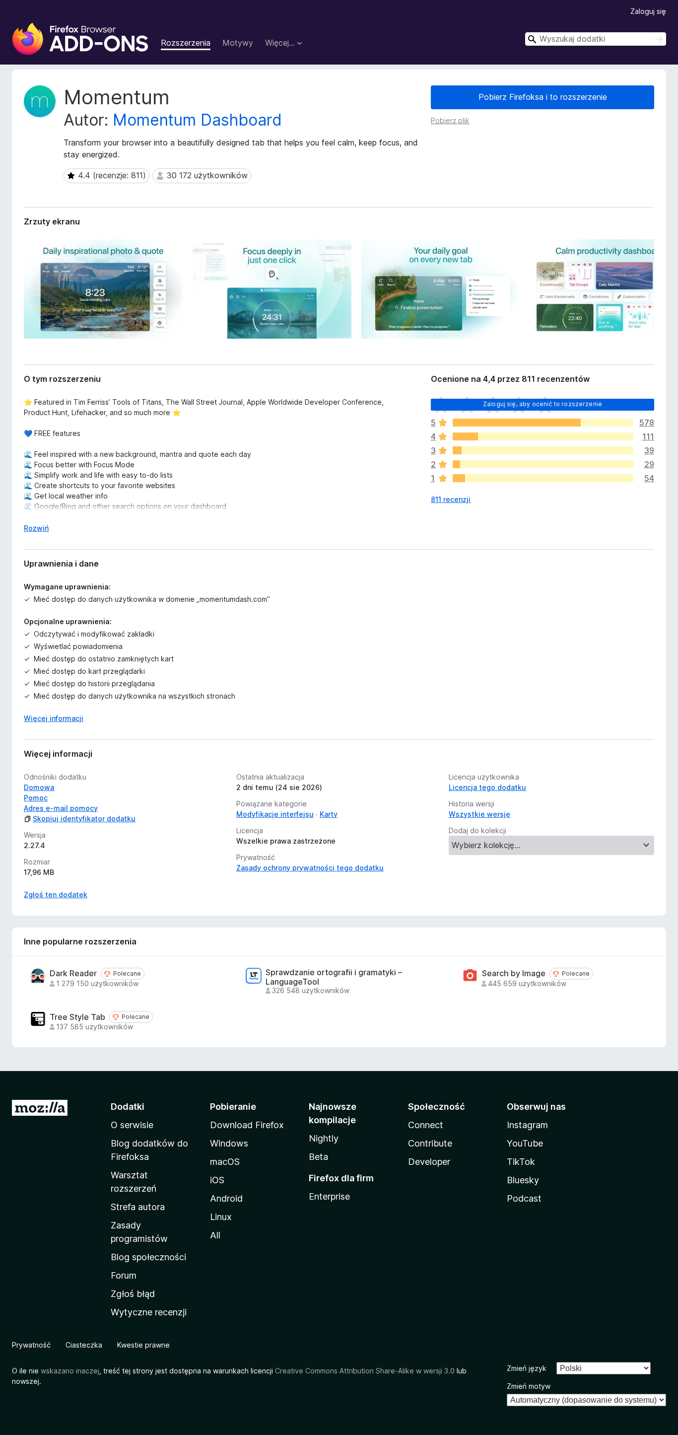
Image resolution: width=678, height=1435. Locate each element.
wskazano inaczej (70, 1370)
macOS (225, 1161)
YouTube (525, 1143)
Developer (429, 1161)
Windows (229, 1143)
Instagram (527, 1125)
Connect (425, 1125)
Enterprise (329, 1196)
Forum (123, 1275)
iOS (217, 1180)
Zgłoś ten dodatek (55, 894)
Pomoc (36, 797)
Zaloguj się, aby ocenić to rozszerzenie (542, 404)
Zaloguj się (648, 11)
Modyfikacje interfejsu (275, 814)
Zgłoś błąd (133, 1294)
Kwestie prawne (143, 1345)
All (215, 1235)
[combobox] (595, 39)
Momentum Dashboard (197, 120)
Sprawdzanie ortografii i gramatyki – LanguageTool (334, 977)
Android (226, 1198)
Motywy (237, 43)
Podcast (524, 1198)
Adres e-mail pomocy (61, 808)
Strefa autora (138, 1207)
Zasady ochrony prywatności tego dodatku (310, 867)
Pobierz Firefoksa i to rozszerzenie (542, 97)
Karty (329, 814)
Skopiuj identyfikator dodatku (84, 818)
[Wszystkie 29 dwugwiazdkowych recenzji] (543, 464)
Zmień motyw (528, 1386)
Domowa (39, 787)
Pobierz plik (450, 120)
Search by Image (513, 973)
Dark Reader (73, 973)
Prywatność (31, 1345)
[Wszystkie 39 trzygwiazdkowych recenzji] (543, 450)
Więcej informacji (53, 718)
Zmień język (526, 1368)
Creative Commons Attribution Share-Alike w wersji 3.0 (365, 1370)
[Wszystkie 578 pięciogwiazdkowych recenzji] (543, 423)
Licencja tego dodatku (487, 787)
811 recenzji (451, 499)
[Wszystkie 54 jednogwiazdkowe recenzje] (543, 478)
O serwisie (132, 1125)
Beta (318, 1156)
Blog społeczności (148, 1257)
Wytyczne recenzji (149, 1312)
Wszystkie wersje (479, 814)
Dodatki (127, 1106)
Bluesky (523, 1180)
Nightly (324, 1138)
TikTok (521, 1161)
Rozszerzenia (185, 43)
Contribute (430, 1143)
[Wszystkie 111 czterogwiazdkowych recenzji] (543, 436)
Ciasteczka (84, 1345)
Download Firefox (247, 1125)
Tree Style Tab (77, 1017)
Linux (221, 1217)
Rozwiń (36, 528)
